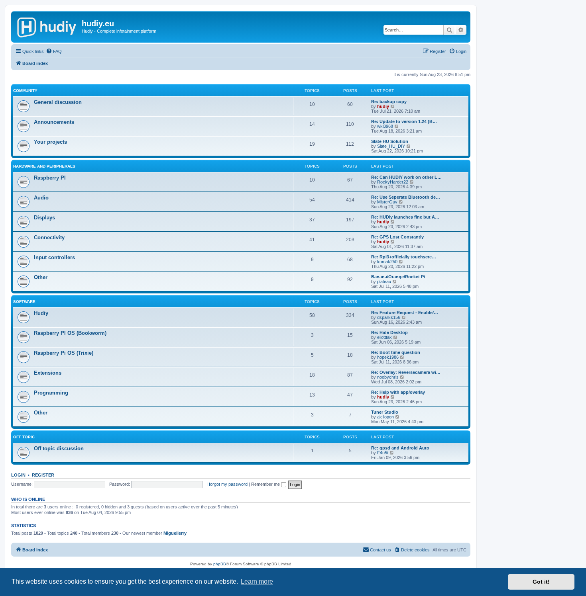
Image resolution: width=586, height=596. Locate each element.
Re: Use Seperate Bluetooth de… (405, 197)
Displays (44, 218)
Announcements (54, 122)
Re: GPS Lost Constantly (397, 236)
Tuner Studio (384, 412)
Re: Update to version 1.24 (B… (404, 121)
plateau (384, 281)
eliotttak (384, 337)
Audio (41, 198)
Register (43, 475)
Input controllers (54, 257)
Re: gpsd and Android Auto (400, 448)
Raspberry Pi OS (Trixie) (63, 353)
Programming (51, 393)
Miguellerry (175, 533)
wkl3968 (385, 126)
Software (24, 301)
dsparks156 (388, 317)
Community (25, 90)
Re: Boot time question (395, 352)
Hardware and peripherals (44, 166)
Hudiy (41, 313)
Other (40, 277)
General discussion (58, 102)
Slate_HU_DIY (391, 146)
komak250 (387, 261)
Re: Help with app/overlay (398, 392)
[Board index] (47, 26)
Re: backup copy (389, 101)
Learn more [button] (257, 581)
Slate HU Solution (389, 141)
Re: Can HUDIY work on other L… (406, 177)
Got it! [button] (541, 581)
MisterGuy (387, 201)
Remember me (266, 484)
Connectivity (49, 237)
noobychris (388, 377)
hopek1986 (388, 357)
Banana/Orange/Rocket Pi (398, 276)
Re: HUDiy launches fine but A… (405, 217)
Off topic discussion (59, 448)
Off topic (24, 437)
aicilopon (385, 416)
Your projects (50, 142)
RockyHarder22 (392, 182)
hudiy (383, 106)
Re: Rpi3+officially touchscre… (403, 256)
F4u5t (382, 452)
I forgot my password (227, 484)
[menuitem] (54, 51)
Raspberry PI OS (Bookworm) (70, 333)
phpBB (219, 564)
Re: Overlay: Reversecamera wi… (405, 372)
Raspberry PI (50, 178)
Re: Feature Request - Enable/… (404, 312)
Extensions (47, 373)
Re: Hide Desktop (389, 332)
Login (18, 475)
